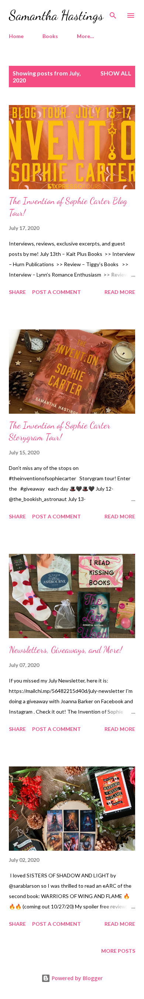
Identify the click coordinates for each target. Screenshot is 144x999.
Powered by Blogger (76, 978)
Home (16, 36)
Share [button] (17, 292)
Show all (115, 73)
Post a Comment (56, 292)
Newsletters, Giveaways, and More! (65, 649)
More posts (118, 951)
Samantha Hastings (56, 15)
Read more (119, 292)
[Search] (113, 13)
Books (50, 36)
